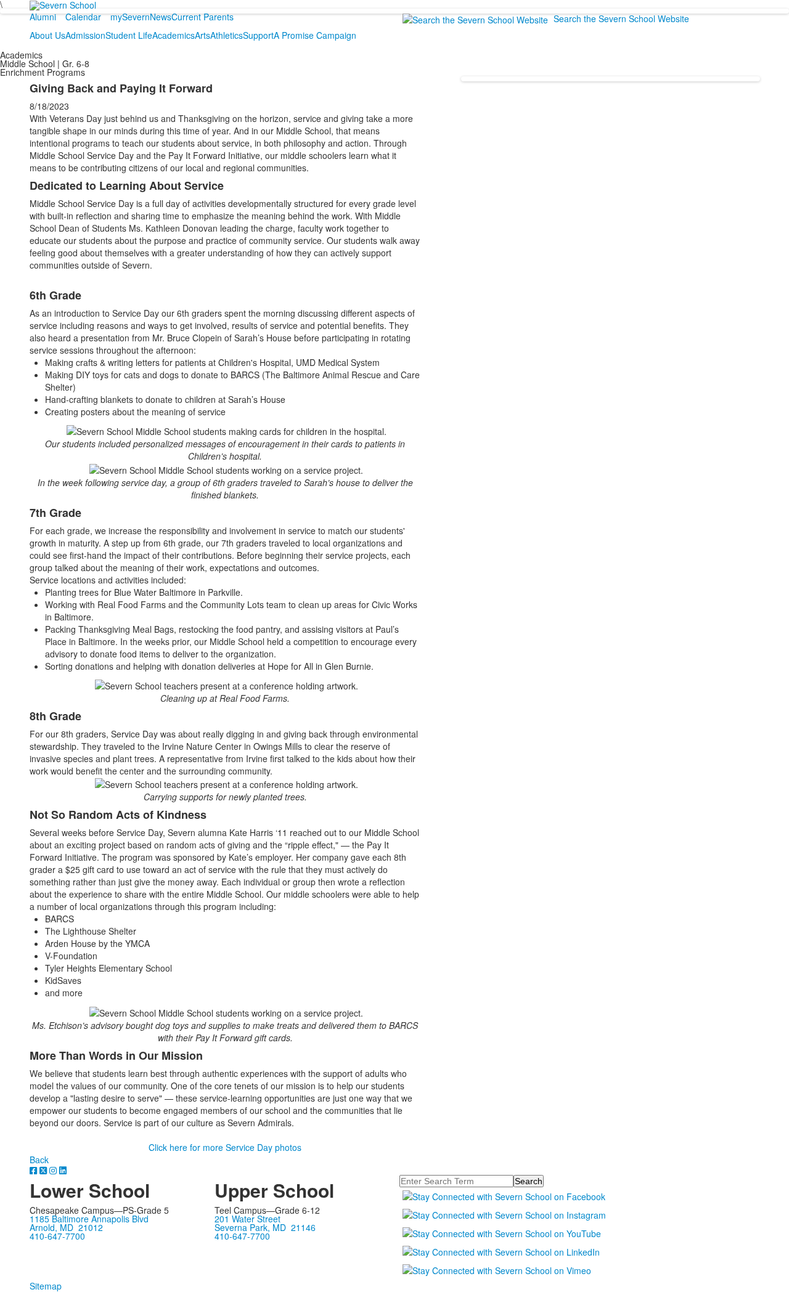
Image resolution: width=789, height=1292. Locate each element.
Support (258, 35)
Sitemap (46, 1286)
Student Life (128, 35)
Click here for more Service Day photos (225, 1147)
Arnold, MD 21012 (66, 1227)
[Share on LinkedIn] (63, 1170)
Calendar (83, 16)
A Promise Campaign (315, 35)
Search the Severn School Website (621, 18)
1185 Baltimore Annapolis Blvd (89, 1219)
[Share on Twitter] (44, 1170)
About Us (47, 35)
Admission (85, 35)
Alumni (43, 16)
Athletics (226, 35)
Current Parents (202, 16)
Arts (202, 35)
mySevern (130, 16)
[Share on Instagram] (54, 1170)
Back (39, 1159)
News (160, 16)
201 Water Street (247, 1219)
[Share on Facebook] (34, 1170)
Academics (173, 35)
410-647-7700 (57, 1236)
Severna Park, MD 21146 (265, 1227)
